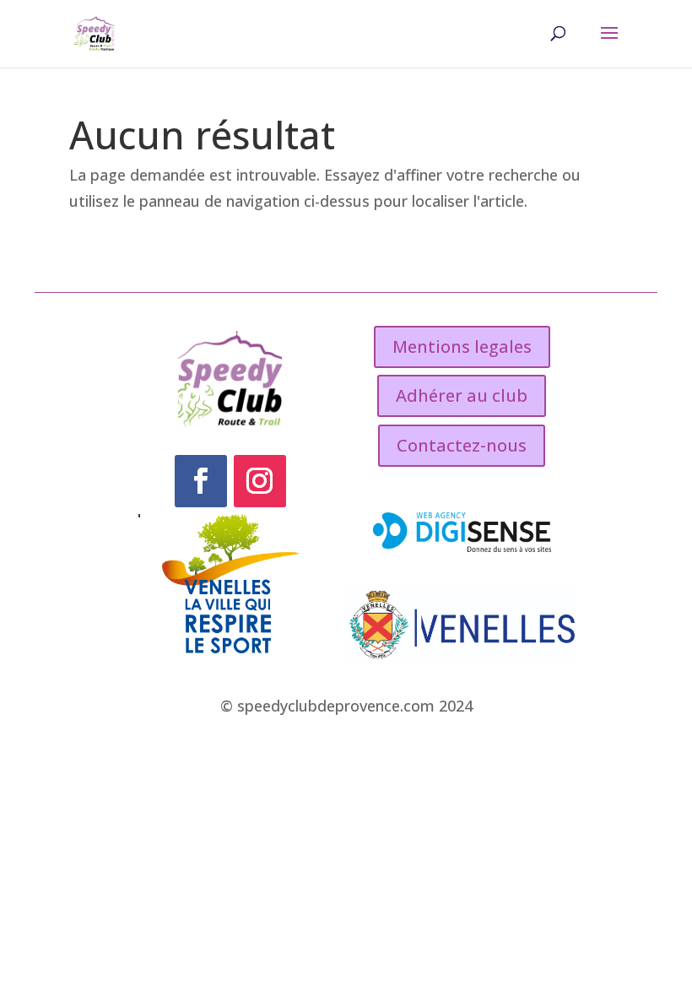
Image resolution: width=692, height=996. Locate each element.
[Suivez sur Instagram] (260, 481)
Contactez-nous (462, 445)
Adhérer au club (461, 395)
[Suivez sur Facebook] (201, 481)
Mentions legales (462, 346)
